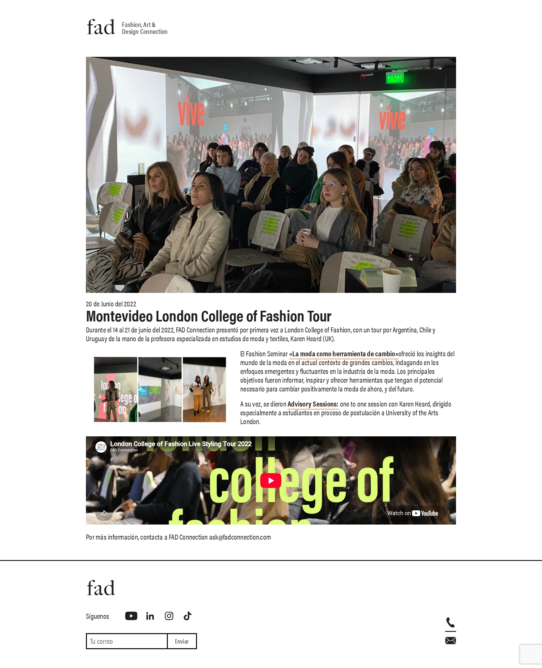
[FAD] (141, 587)
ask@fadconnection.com (240, 536)
